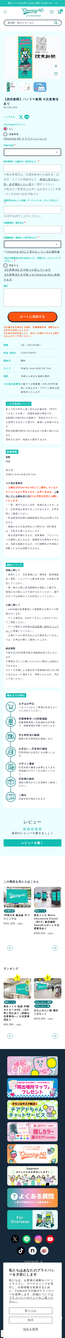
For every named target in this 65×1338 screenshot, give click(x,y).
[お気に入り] (52, 12)
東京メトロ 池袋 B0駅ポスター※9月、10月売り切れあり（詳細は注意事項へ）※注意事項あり (17, 1013)
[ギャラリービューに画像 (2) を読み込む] (25, 87)
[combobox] (33, 23)
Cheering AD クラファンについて (25, 138)
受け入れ (31, 1310)
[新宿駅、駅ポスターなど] (56, 23)
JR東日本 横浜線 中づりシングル (17, 917)
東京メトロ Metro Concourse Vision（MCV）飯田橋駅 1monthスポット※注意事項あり (47, 922)
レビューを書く (32, 842)
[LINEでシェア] (25, 117)
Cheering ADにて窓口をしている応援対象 (33, 251)
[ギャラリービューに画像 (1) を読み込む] (10, 87)
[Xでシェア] (20, 117)
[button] (56, 74)
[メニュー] (5, 11)
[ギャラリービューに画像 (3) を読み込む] (40, 87)
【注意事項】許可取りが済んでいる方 (27, 269)
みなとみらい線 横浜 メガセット (46, 1012)
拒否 (31, 1320)
